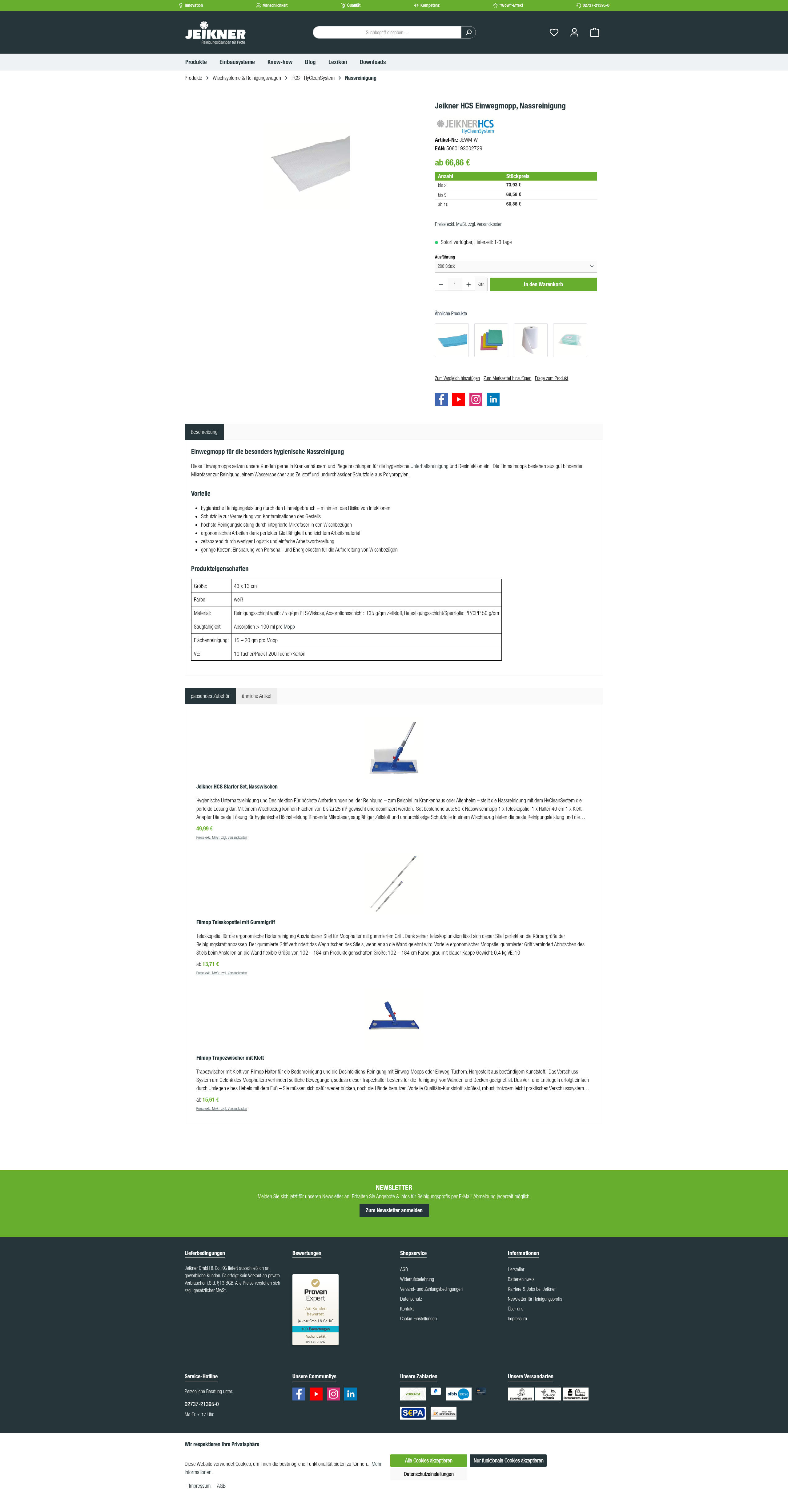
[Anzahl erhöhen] (468, 284)
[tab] (204, 432)
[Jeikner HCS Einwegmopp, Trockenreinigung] (531, 340)
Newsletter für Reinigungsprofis (535, 1299)
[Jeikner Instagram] (477, 400)
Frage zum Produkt (551, 378)
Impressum (517, 1318)
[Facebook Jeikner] (443, 400)
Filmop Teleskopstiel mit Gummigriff (235, 922)
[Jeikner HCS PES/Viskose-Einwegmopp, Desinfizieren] (452, 340)
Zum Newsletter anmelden (394, 1210)
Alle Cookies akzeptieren (428, 1460)
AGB (404, 1269)
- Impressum (199, 1485)
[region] (307, 166)
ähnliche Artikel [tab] (256, 696)
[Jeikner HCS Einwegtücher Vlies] (491, 340)
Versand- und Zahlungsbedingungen (431, 1289)
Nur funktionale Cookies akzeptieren (509, 1460)
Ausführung (445, 257)
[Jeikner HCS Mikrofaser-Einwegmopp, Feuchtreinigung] (570, 340)
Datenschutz (411, 1299)
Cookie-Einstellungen (418, 1318)
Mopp (289, 626)
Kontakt (407, 1308)
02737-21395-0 (596, 5)
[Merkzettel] (554, 32)
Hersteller (516, 1269)
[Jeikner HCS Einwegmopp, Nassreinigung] (306, 166)
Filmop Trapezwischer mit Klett (230, 1057)
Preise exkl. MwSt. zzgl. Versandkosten (468, 224)
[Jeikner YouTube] (460, 400)
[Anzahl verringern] (441, 284)
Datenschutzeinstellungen (429, 1474)
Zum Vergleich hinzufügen (457, 378)
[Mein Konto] (574, 32)
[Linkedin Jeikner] (495, 400)
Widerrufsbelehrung (417, 1279)
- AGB (220, 1485)
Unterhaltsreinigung (429, 466)
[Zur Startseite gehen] (215, 32)
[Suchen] (468, 32)
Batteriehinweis (521, 1279)
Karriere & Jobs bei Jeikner (532, 1289)
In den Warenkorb (543, 284)
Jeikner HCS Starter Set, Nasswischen (237, 786)
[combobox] (387, 32)
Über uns (515, 1308)
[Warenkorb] (594, 32)
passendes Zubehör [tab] (210, 696)
